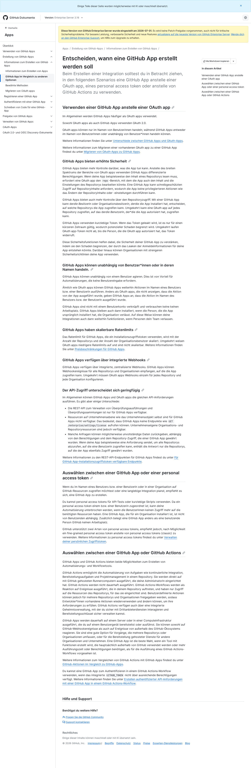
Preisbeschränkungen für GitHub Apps (99, 349)
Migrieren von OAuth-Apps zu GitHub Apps (112, 151)
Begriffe (109, 743)
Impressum (94, 743)
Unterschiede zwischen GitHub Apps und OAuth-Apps (148, 140)
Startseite (12, 28)
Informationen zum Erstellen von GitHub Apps (131, 48)
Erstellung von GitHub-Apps (87, 48)
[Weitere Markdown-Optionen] (233, 61)
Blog (187, 743)
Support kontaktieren (78, 722)
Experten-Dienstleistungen (167, 743)
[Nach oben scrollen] (243, 760)
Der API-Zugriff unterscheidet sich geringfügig (101, 390)
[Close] (241, 6)
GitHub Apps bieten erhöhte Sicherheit (94, 161)
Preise (146, 743)
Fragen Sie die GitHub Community (85, 717)
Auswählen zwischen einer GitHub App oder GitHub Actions (121, 552)
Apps (9, 35)
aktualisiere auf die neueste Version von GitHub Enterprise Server (193, 34)
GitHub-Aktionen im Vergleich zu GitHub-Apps (92, 664)
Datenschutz (123, 743)
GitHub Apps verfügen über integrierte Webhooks (103, 360)
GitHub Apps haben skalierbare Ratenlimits (97, 330)
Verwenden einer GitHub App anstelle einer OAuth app (116, 107)
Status (137, 743)
